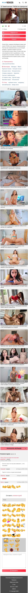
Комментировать (15, 36)
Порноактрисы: (8, 61)
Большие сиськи (17, 68)
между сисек (15, 84)
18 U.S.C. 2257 (14, 586)
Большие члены (6, 71)
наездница (21, 82)
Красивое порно (6, 79)
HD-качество (15, 79)
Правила (14, 580)
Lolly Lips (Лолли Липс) (8, 63)
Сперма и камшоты (7, 73)
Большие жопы (16, 71)
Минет (19, 66)
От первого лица (6, 77)
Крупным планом (6, 68)
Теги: (5, 82)
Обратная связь (14, 582)
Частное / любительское (8, 75)
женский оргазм (6, 84)
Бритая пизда (16, 77)
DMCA (14, 589)
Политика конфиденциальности (14, 577)
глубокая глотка (12, 82)
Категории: (7, 66)
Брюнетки (16, 73)
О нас (14, 584)
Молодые (13, 66)
